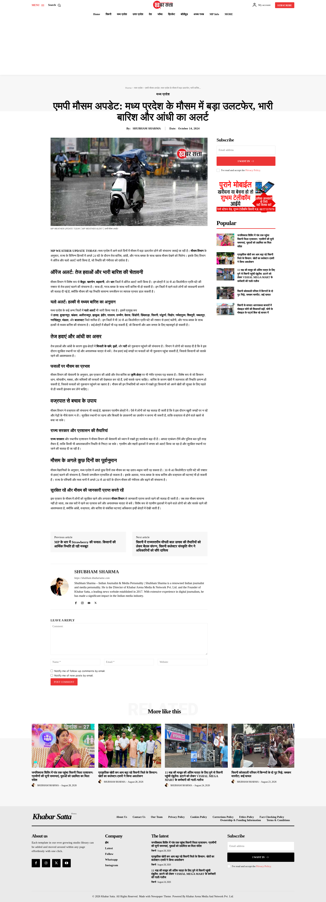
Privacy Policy (252, 170)
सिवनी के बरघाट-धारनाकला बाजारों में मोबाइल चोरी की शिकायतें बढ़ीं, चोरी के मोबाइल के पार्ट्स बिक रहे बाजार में (255, 309)
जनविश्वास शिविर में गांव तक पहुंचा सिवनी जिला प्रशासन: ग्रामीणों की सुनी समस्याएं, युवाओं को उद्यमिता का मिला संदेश (62, 776)
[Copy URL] (162, 239)
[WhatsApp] (144, 239)
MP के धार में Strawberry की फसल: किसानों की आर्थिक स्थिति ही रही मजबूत (85, 544)
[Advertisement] (163, 46)
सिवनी (153, 850)
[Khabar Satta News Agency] (164, 4)
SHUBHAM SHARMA (147, 128)
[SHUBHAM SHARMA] (60, 586)
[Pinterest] (136, 239)
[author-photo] (34, 785)
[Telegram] (153, 239)
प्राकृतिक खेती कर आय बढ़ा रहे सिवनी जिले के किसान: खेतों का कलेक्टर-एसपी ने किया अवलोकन (255, 258)
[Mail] (89, 602)
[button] (55, 5)
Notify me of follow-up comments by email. (79, 670)
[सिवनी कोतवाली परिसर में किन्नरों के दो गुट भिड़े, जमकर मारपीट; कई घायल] (225, 293)
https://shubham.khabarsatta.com (92, 578)
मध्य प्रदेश (138, 87)
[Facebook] (118, 239)
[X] (127, 239)
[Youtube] (66, 863)
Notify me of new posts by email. (73, 675)
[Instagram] (82, 602)
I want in (244, 161)
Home (128, 87)
